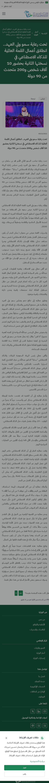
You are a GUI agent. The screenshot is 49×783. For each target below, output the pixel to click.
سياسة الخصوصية (37, 761)
